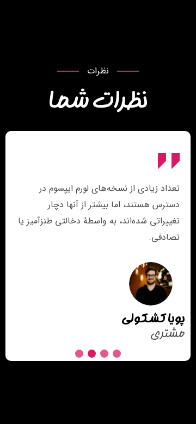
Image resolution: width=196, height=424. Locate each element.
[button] (117, 354)
